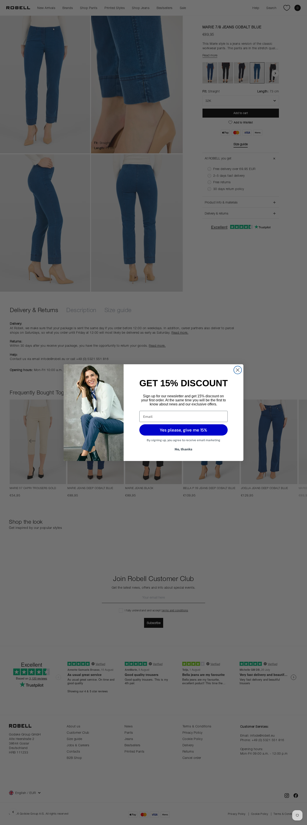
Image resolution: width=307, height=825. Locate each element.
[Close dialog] (238, 370)
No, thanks (183, 449)
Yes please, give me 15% (183, 430)
